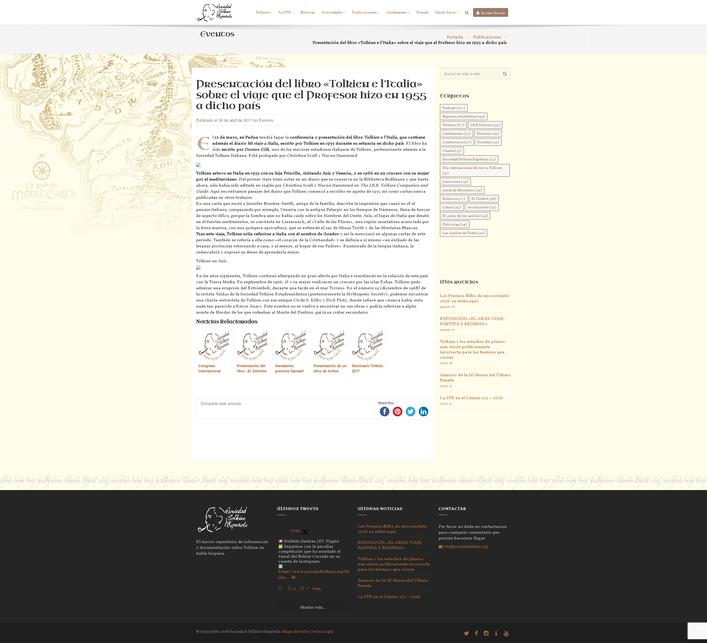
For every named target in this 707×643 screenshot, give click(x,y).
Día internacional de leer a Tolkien (472, 170)
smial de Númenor (462, 190)
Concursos (455, 181)
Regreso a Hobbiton (463, 116)
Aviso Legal (323, 631)
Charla (451, 150)
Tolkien (262, 12)
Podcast (453, 108)
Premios (488, 133)
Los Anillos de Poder (463, 233)
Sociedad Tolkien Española (469, 159)
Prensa (422, 12)
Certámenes (396, 12)
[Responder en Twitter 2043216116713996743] (281, 588)
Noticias (307, 12)
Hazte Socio (445, 12)
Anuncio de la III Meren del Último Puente (475, 377)
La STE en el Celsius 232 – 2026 (471, 397)
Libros (451, 207)
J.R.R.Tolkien (485, 125)
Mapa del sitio (295, 631)
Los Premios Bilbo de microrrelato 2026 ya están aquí (474, 298)
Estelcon (453, 198)
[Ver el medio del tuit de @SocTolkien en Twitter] (293, 577)
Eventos (488, 142)
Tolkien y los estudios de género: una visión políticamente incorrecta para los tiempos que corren (473, 349)
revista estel (481, 207)
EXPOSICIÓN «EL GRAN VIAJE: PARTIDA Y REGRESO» (472, 321)
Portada (455, 36)
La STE (285, 12)
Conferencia (456, 142)
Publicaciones (364, 12)
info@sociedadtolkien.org (465, 546)
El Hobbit (483, 198)
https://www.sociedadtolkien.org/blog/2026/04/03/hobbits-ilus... (336, 574)
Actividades (332, 12)
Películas (454, 224)
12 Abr (295, 530)
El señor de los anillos (465, 215)
